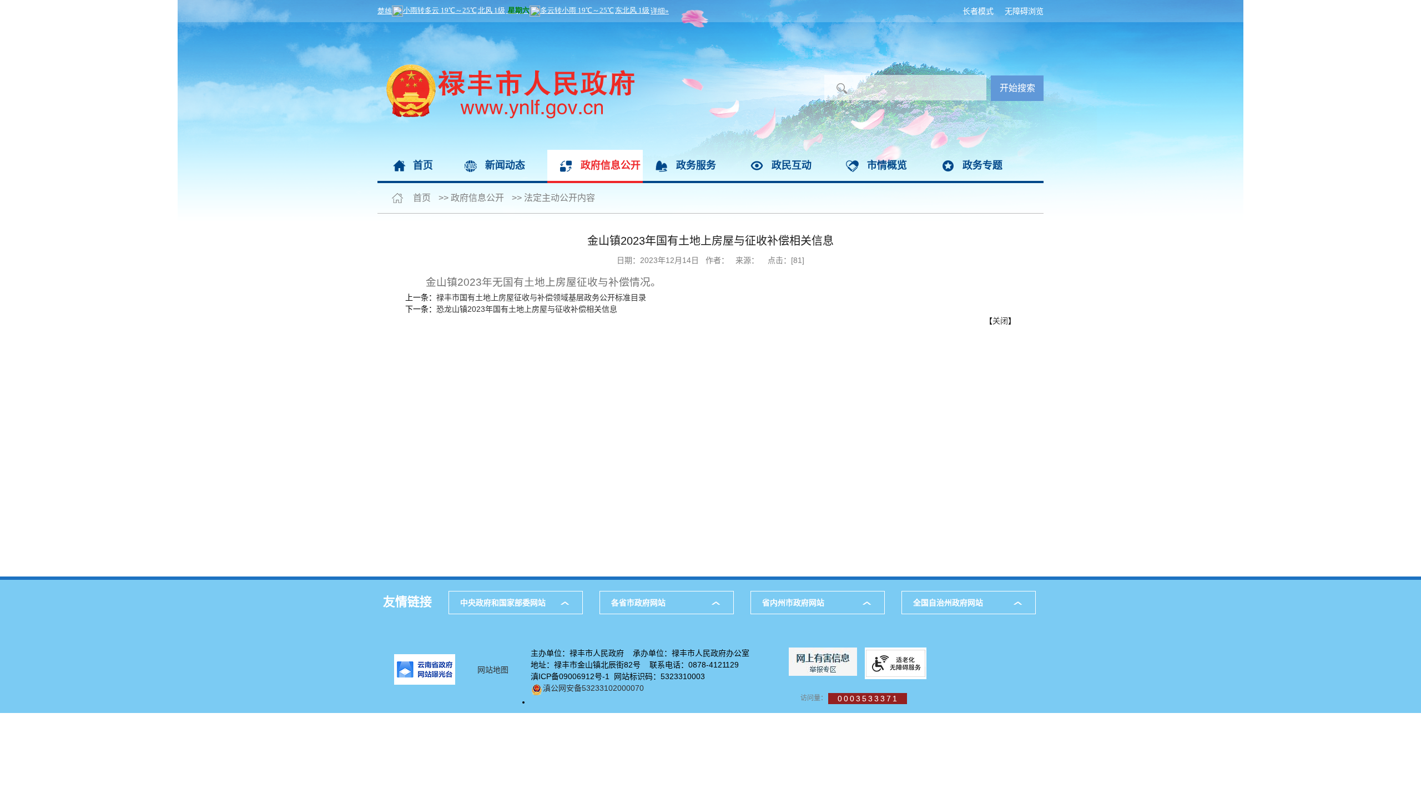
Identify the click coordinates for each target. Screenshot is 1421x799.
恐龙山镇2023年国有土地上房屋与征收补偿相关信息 (526, 309)
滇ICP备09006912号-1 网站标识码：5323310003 (618, 676)
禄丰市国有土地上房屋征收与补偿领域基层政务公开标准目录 (541, 297)
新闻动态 (505, 165)
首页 (423, 165)
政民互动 (792, 165)
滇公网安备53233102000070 (593, 688)
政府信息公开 (611, 165)
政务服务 (696, 165)
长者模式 (978, 11)
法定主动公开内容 (559, 198)
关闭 (1000, 320)
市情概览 (887, 165)
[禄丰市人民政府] (505, 27)
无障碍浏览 (1024, 11)
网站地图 (492, 669)
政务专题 (982, 165)
